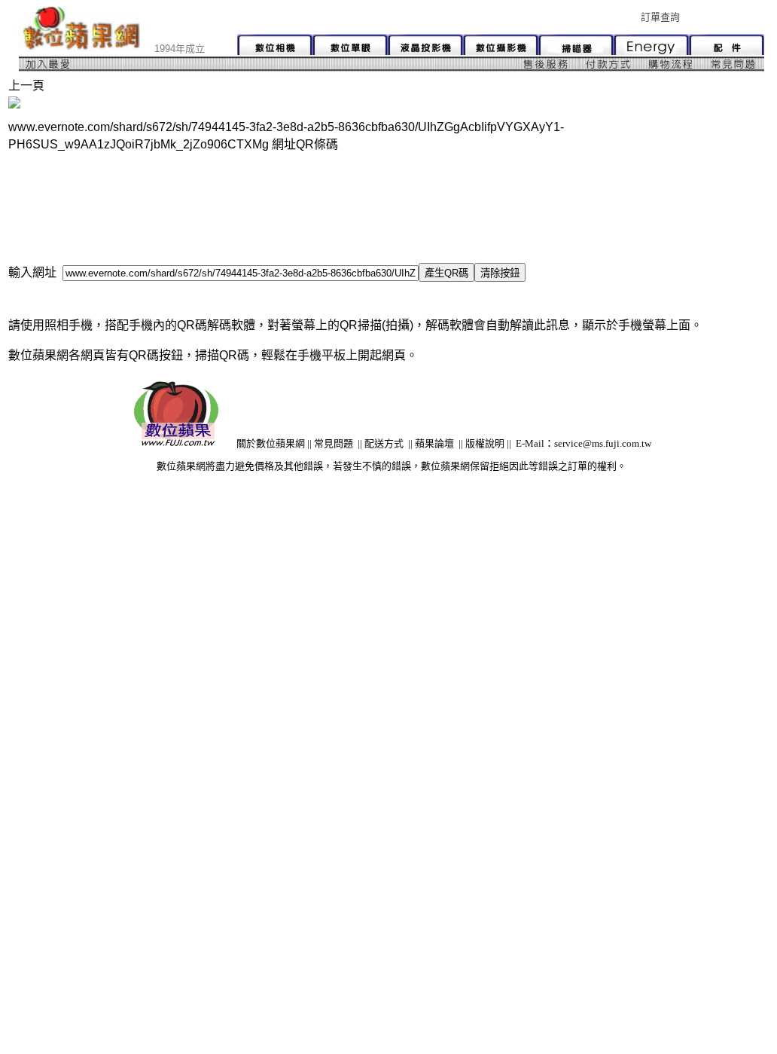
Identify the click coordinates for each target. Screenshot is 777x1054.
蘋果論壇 (434, 443)
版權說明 (484, 443)
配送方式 (384, 443)
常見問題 (333, 443)
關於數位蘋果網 (270, 443)
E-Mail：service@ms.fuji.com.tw (583, 443)
